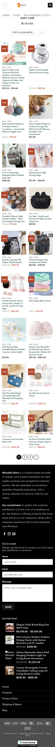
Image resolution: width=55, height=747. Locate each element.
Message (7, 581)
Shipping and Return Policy (31, 733)
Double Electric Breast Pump (39, 394)
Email (5, 569)
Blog (48, 733)
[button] (4, 5)
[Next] (36, 457)
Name (5, 556)
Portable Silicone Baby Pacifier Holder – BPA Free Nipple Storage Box (13, 218)
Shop (16, 15)
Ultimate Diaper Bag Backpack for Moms (38, 261)
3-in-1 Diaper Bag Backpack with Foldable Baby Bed (13, 175)
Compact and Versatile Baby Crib (12, 440)
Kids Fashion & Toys (36, 15)
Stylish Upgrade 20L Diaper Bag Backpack (12, 261)
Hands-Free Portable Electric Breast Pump (39, 71)
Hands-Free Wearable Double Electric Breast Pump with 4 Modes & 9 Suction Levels (40, 351)
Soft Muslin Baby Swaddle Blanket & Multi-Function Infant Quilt (14, 349)
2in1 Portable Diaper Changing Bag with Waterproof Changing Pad (12, 397)
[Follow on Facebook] (4, 534)
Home (6, 15)
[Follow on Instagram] (9, 534)
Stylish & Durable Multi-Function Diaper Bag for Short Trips (40, 441)
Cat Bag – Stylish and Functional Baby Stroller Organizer (40, 218)
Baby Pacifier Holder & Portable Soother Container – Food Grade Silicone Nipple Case (13, 128)
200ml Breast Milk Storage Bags (37, 173)
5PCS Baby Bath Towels (40, 301)
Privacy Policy (10, 733)
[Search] (50, 5)
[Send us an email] (13, 534)
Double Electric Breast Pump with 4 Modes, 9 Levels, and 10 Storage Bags (12, 304)
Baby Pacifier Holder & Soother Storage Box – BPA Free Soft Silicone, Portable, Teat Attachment (39, 129)
